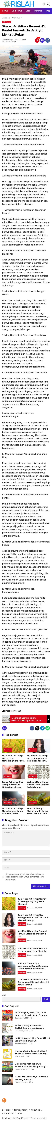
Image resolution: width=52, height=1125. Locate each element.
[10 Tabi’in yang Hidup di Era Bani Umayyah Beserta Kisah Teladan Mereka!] (7, 1015)
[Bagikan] (47, 40)
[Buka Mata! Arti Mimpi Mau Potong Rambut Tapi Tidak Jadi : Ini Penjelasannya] (38, 746)
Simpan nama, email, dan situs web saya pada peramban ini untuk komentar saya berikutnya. (25, 877)
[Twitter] (37, 728)
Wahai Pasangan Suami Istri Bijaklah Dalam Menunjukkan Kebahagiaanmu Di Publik (29, 1026)
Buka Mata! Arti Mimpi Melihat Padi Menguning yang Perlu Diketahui (13, 758)
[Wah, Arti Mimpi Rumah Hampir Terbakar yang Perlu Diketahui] (38, 772)
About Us (35, 1110)
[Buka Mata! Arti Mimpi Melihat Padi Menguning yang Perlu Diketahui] (13, 746)
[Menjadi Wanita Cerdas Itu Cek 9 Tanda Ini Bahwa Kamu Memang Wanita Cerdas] (7, 1053)
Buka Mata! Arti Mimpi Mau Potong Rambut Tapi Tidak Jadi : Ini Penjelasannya (37, 758)
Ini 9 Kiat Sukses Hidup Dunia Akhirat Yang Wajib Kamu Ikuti (32, 1039)
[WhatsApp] (47, 728)
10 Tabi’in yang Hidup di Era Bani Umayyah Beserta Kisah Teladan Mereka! (31, 1014)
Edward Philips (7, 39)
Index (19, 1113)
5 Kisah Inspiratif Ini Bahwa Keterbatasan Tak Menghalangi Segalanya (30, 1065)
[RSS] (4, 1100)
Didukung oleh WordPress (14, 1118)
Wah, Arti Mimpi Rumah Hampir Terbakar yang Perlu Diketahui (38, 785)
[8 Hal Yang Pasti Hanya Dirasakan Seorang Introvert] (7, 1079)
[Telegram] (42, 728)
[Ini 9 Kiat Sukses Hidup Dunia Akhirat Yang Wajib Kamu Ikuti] (7, 1040)
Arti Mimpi (6, 22)
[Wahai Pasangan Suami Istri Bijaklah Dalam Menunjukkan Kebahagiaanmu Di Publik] (7, 1028)
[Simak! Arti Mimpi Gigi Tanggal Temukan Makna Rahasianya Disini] (13, 772)
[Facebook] (32, 728)
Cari (4, 995)
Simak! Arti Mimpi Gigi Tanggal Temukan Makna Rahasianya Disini (12, 785)
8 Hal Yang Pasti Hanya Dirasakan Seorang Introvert (31, 1078)
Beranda (6, 1110)
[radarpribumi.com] (18, 4)
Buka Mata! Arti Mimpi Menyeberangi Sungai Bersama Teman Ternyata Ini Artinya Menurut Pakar (12, 811)
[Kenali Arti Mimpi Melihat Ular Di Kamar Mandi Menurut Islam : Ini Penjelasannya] (38, 798)
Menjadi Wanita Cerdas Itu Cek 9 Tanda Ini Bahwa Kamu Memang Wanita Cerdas (31, 1052)
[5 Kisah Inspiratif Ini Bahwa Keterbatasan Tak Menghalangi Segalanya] (7, 1066)
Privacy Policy (20, 1110)
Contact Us (7, 1113)
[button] (43, 4)
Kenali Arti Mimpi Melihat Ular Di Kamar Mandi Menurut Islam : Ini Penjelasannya (37, 811)
